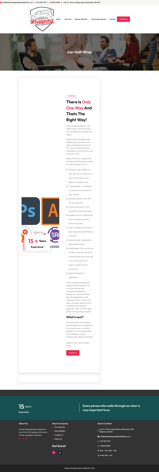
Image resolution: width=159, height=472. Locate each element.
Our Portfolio (60, 431)
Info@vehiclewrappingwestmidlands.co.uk (18, 2)
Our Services (60, 427)
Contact (58, 435)
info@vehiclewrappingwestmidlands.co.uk (115, 436)
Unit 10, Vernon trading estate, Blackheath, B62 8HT (81, 2)
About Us (58, 439)
